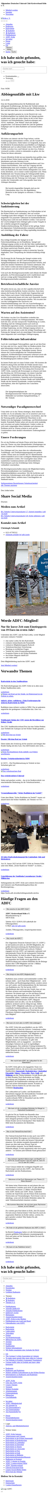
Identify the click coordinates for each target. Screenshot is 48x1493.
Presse (8, 41)
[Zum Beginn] (2, 1491)
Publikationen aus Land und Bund (18, 1321)
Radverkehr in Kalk (13, 1453)
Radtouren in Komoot (14, 1459)
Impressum (10, 1481)
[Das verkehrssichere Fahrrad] (11, 771)
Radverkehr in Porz (13, 1451)
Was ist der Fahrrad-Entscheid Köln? (19, 1131)
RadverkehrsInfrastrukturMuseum (18, 1457)
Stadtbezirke (10, 1346)
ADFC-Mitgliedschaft (14, 1403)
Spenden (9, 12)
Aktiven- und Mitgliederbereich (17, 1426)
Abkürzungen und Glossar (15, 1436)
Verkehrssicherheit (31, 483)
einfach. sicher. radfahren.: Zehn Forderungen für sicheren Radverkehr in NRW (21, 702)
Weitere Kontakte (12, 1389)
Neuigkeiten (10, 1288)
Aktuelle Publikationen (14, 1311)
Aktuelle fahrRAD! (13, 1309)
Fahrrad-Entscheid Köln (14, 1468)
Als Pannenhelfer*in (13, 1412)
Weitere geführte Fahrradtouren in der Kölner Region (25, 1372)
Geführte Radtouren (13, 1292)
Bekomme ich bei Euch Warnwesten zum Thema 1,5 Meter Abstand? (26, 1180)
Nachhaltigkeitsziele (13, 1337)
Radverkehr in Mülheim (14, 1455)
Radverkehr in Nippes (14, 1447)
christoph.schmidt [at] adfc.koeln (18, 535)
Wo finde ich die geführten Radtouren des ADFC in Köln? (26, 1228)
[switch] (18, 76)
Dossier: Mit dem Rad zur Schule (14, 739)
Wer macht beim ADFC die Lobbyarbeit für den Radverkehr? (26, 1061)
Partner (8, 1335)
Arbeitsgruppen (11, 1391)
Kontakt (9, 1344)
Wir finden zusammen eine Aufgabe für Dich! (22, 1350)
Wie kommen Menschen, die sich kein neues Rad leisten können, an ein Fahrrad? (26, 1205)
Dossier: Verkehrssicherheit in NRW (15, 759)
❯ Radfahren (10, 33)
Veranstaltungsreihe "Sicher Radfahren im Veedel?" (22, 793)
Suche (8, 52)
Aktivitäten (10, 1333)
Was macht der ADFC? (14, 938)
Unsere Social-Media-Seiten (16, 1470)
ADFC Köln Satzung (13, 1434)
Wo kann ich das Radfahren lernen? (19, 1247)
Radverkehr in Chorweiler (15, 1449)
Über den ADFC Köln (14, 1383)
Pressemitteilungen (12, 1418)
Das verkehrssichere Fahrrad (12, 776)
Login (8, 43)
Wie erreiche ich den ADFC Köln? (18, 909)
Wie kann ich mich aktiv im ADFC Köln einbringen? (24, 1023)
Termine (9, 1290)
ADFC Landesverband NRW (16, 1463)
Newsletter (10, 14)
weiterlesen (10, 934)
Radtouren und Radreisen (15, 1370)
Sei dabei (9, 39)
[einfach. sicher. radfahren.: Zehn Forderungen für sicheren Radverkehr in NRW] (24, 696)
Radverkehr (10, 28)
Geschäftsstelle (11, 1397)
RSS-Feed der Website (14, 1472)
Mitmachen (10, 1395)
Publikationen (11, 35)
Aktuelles (9, 24)
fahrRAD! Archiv (12, 1313)
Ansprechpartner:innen (14, 1317)
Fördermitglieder (12, 1393)
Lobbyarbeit (10, 1331)
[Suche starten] (4, 71)
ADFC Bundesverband (14, 1465)
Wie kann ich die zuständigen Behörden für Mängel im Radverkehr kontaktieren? (26, 1109)
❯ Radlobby (10, 31)
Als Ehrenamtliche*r (13, 1408)
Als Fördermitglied (12, 1410)
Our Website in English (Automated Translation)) (24, 1360)
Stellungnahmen (7, 483)
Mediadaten (10, 1315)
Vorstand (9, 1387)
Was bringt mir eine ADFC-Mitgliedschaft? (21, 974)
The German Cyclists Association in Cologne (22, 1356)
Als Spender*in (11, 1405)
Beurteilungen (18, 483)
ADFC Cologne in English (15, 1461)
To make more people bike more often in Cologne (24, 1358)
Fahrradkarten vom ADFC (15, 1323)
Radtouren (9, 26)
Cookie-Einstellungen (14, 1485)
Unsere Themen (11, 1385)
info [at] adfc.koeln (19, 926)
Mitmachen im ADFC (14, 1340)
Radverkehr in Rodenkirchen (16, 1440)
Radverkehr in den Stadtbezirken (14, 681)
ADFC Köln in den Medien (16, 1319)
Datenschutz (10, 1483)
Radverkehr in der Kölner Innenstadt (19, 1438)
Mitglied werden (12, 10)
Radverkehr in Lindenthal (15, 1443)
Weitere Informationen (14, 1348)
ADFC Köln (10, 37)
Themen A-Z (10, 1302)
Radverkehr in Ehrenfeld (15, 1445)
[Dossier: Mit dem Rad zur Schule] (11, 735)
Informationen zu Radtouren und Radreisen (21, 1375)
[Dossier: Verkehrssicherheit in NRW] (24, 754)
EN (7, 45)
